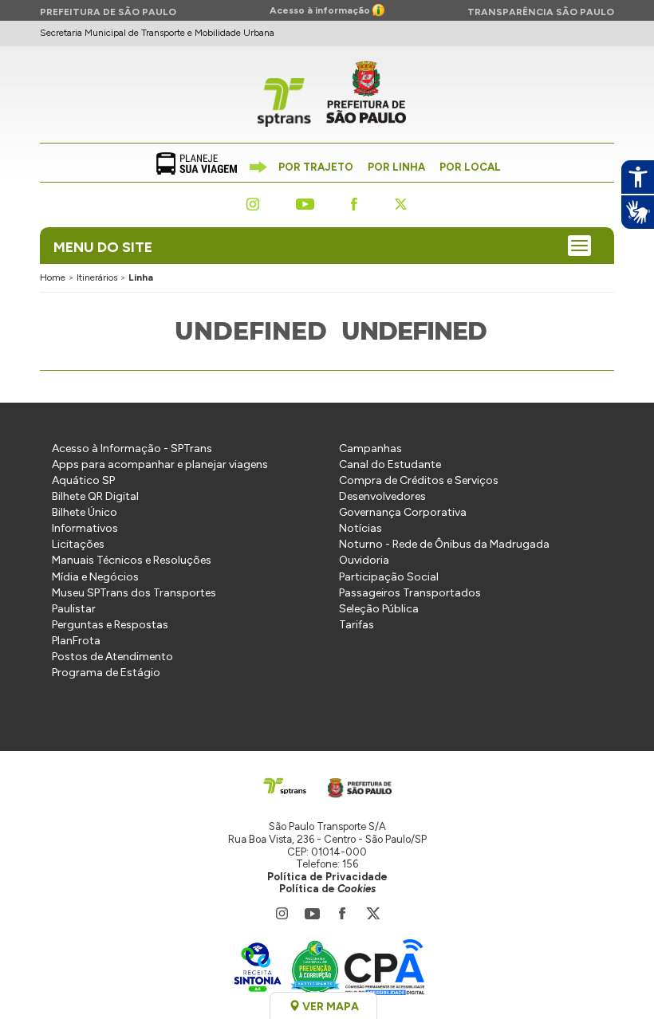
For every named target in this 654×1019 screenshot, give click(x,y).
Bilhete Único (84, 512)
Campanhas (370, 448)
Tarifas (356, 624)
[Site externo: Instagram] (252, 203)
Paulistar (74, 609)
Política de (327, 889)
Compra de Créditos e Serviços (418, 480)
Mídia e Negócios (95, 577)
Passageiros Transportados (410, 593)
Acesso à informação (321, 10)
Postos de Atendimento (112, 656)
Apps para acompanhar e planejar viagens (160, 464)
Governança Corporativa (403, 512)
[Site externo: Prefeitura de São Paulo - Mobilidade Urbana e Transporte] (355, 785)
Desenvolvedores (382, 496)
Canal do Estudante (390, 464)
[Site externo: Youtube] (305, 203)
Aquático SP (83, 480)
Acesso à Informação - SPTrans (132, 448)
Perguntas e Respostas (110, 624)
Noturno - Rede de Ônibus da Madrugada (444, 544)
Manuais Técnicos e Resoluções (131, 560)
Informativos (85, 528)
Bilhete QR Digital (95, 496)
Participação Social (389, 577)
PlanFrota (76, 640)
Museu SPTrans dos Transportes (134, 593)
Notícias (360, 528)
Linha (140, 277)
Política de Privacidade (327, 877)
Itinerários (97, 277)
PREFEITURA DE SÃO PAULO (108, 12)
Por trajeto (315, 167)
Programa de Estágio (106, 672)
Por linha (396, 167)
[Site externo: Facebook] (354, 203)
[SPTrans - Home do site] (286, 785)
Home (52, 277)
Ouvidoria (364, 560)
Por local (470, 167)
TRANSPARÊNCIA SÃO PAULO (540, 12)
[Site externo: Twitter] (401, 203)
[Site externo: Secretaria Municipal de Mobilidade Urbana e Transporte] (366, 96)
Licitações (78, 544)
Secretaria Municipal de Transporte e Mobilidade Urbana (157, 32)
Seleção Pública (379, 609)
